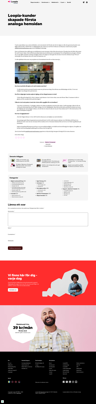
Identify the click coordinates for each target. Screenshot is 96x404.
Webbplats (10, 240)
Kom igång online (41, 188)
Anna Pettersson (48, 146)
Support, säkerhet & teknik (70, 189)
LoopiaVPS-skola (67, 190)
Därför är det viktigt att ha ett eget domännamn (51, 165)
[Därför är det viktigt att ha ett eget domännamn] (39, 166)
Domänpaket (52, 366)
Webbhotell (55, 2)
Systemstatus (25, 365)
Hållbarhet (10, 365)
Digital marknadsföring (17, 181)
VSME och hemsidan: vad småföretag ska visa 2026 (22, 160)
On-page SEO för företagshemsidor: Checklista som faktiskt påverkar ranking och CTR (50, 161)
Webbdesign (67, 184)
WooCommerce (15, 195)
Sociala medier (15, 190)
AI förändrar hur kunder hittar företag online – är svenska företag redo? (77, 161)
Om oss (9, 363)
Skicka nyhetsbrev (80, 363)
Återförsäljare (41, 184)
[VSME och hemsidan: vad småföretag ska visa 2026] (13, 161)
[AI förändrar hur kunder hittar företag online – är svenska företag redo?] (65, 161)
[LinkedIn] (18, 138)
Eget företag (40, 181)
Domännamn (45, 2)
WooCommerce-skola (16, 197)
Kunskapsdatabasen (26, 363)
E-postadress (11, 234)
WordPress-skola (67, 187)
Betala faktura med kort (27, 366)
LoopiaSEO (65, 366)
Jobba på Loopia (11, 370)
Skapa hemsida (35, 2)
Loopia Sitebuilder (68, 182)
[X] (23, 138)
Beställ (69, 2)
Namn (10, 228)
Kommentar (11, 211)
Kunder (39, 186)
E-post (62, 2)
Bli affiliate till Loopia (39, 366)
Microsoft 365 (66, 372)
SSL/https (66, 193)
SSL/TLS (78, 365)
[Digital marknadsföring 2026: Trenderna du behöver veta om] (65, 166)
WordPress (66, 185)
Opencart (65, 374)
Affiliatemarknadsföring (17, 183)
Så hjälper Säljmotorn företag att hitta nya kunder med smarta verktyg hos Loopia (24, 166)
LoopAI (50, 374)
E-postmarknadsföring (17, 184)
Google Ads (14, 186)
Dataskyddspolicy (12, 366)
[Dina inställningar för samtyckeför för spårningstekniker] (2, 401)
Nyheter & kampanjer (50, 142)
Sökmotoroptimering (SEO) (18, 191)
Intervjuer (39, 183)
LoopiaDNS (65, 363)
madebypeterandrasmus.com (23, 48)
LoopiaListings (66, 365)
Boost (50, 363)
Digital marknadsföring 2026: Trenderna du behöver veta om (76, 165)
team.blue (19, 393)
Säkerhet (66, 192)
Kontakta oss (13, 290)
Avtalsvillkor (10, 368)
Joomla (65, 181)
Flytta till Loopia (52, 370)
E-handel (13, 193)
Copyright (10, 372)
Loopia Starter (66, 370)
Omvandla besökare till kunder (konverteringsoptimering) (19, 188)
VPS (65, 195)
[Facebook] (16, 138)
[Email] (21, 138)
